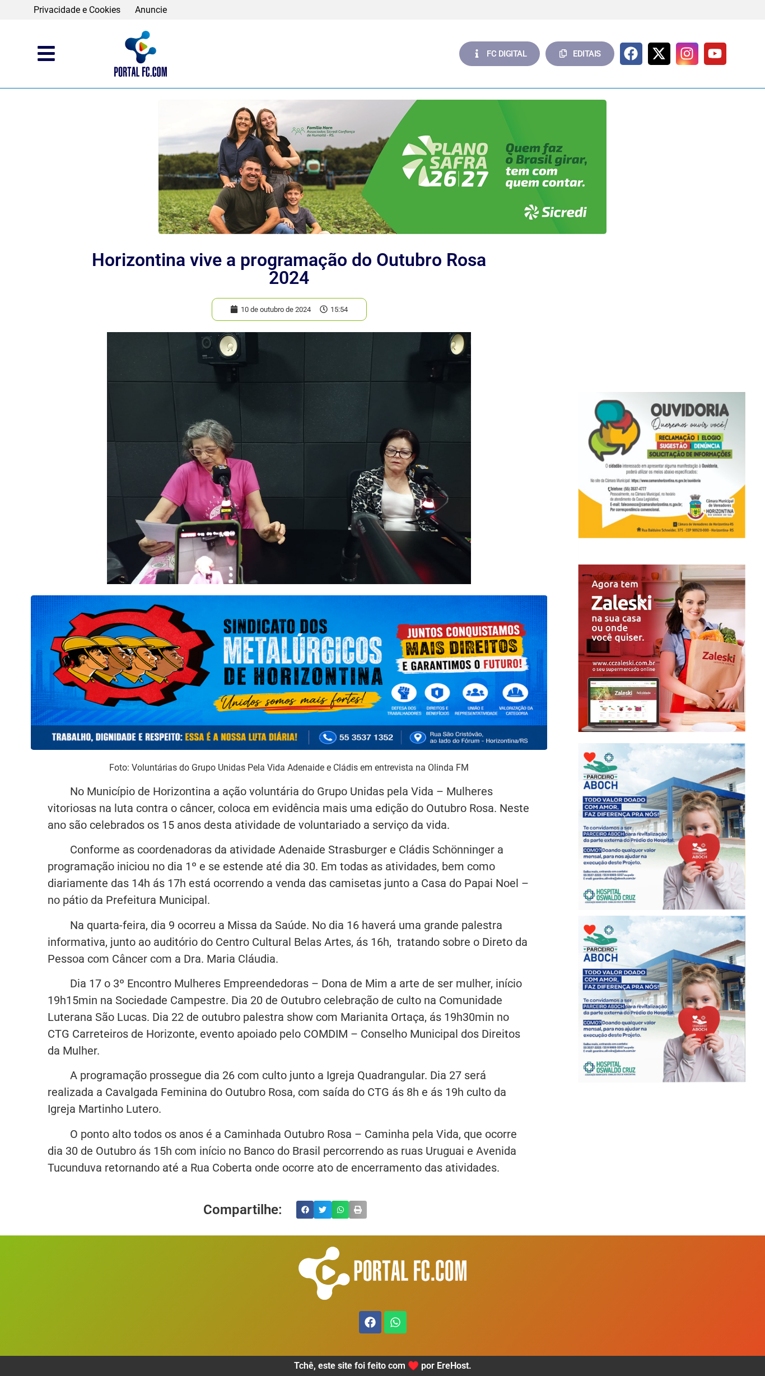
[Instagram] (687, 54)
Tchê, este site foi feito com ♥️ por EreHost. (383, 1365)
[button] (305, 1210)
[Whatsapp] (395, 1322)
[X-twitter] (659, 54)
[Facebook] (631, 54)
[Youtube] (715, 54)
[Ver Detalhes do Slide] (382, 167)
